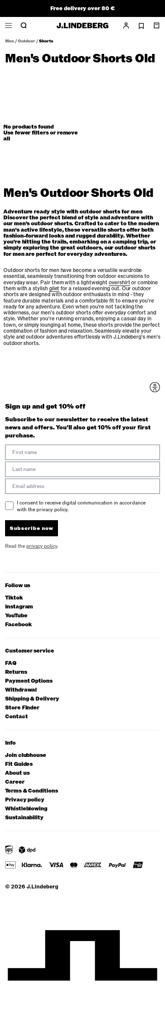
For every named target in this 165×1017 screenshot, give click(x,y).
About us (17, 773)
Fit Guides (19, 764)
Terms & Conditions (31, 791)
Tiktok (14, 598)
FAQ (10, 663)
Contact (16, 717)
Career (15, 782)
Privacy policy (24, 800)
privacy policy (41, 546)
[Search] (23, 25)
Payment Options (28, 681)
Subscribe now (31, 528)
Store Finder (22, 708)
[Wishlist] (141, 25)
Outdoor (26, 41)
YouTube (16, 616)
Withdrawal (21, 690)
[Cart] (156, 25)
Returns (16, 672)
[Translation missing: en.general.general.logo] (82, 25)
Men (9, 41)
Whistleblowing (26, 809)
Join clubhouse (25, 755)
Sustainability (24, 818)
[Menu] (8, 25)
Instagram (19, 607)
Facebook (18, 625)
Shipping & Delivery (32, 699)
